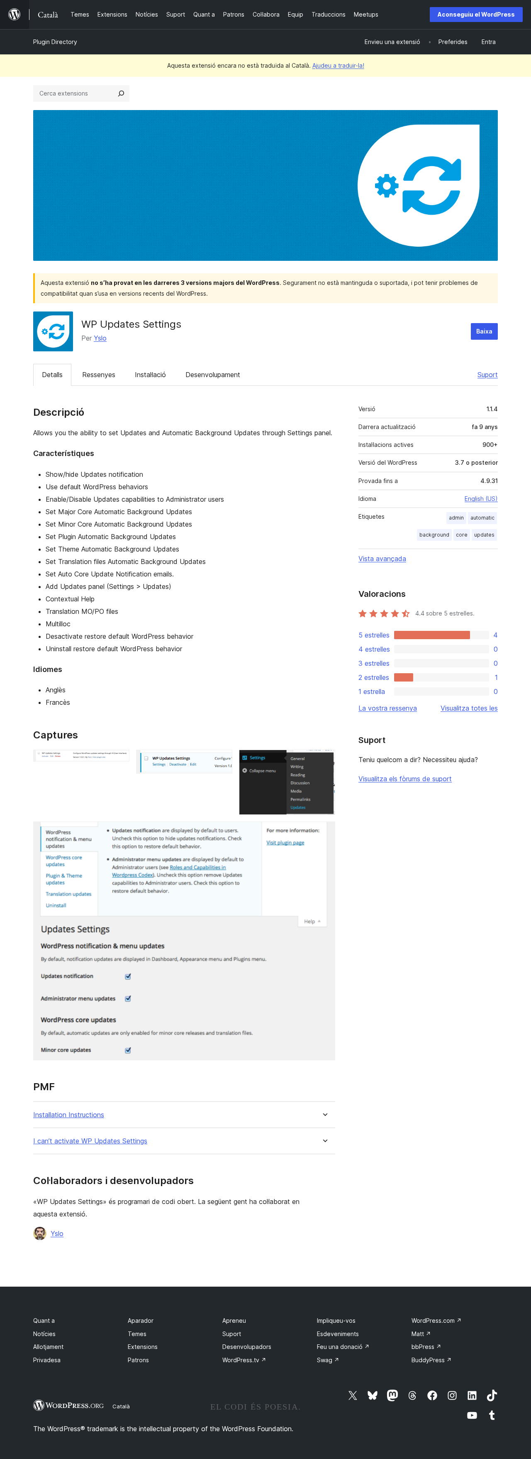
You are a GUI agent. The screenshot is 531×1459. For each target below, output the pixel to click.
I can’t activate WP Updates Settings (90, 1141)
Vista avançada (382, 558)
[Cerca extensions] (121, 93)
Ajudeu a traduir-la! (338, 65)
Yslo (100, 338)
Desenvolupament (212, 374)
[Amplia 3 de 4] (324, 761)
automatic (482, 518)
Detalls (52, 374)
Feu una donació (343, 1346)
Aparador (140, 1320)
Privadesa (47, 1359)
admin (456, 518)
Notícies (44, 1333)
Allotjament (48, 1346)
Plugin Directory (55, 41)
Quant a (44, 1320)
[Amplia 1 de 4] (118, 761)
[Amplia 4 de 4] (324, 833)
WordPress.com (437, 1320)
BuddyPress (432, 1359)
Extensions (143, 1346)
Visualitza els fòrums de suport (405, 779)
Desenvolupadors (246, 1346)
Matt (421, 1333)
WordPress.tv (244, 1359)
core (462, 535)
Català (121, 1406)
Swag (328, 1359)
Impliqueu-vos (336, 1320)
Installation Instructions (68, 1115)
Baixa (484, 331)
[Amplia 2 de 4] (221, 761)
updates (484, 535)
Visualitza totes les (469, 708)
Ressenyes (98, 374)
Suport (487, 374)
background (434, 535)
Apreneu (234, 1320)
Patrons (138, 1359)
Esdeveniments (338, 1333)
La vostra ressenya (387, 708)
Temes (137, 1333)
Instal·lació (150, 374)
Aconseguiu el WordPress (476, 14)
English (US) (481, 498)
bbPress (426, 1346)
